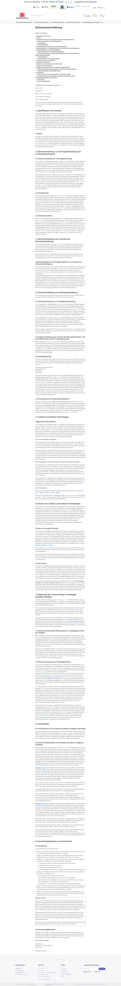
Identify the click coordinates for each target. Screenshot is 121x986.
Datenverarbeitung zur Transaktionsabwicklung (51, 51)
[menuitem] (24, 22)
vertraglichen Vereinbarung (53, 677)
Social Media (40, 72)
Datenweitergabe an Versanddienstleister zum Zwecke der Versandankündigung (58, 48)
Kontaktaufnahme (43, 44)
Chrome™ (47, 492)
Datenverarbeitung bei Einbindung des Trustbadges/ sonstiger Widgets (57, 69)
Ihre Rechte (41, 79)
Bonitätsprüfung (43, 57)
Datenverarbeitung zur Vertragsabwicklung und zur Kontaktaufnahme (55, 39)
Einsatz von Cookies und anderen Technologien (49, 63)
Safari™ (42, 492)
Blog (94, 7)
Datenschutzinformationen (76, 621)
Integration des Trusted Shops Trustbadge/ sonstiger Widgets (53, 67)
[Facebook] (58, 959)
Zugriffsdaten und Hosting (43, 36)
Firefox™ (53, 492)
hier (78, 639)
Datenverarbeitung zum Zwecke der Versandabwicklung (52, 46)
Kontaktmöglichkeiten (44, 81)
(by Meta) (40, 767)
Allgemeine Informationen (43, 62)
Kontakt (78, 6)
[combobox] (55, 15)
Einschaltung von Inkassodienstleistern (49, 58)
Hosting (38, 37)
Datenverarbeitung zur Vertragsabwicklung (49, 41)
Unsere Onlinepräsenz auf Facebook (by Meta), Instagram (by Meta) (56, 76)
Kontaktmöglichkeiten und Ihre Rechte (47, 77)
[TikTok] (62, 959)
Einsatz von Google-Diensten (44, 65)
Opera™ (58, 492)
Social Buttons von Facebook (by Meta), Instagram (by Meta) (54, 74)
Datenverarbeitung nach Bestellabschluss (49, 70)
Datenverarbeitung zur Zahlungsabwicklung (48, 50)
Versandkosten (31, 984)
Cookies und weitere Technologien (46, 60)
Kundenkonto (42, 43)
